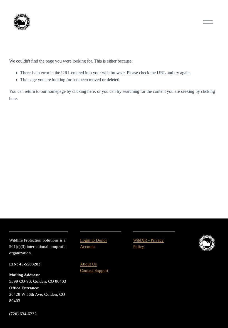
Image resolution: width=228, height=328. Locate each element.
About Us (88, 264)
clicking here (83, 91)
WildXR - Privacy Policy (148, 243)
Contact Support (94, 270)
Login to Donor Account (93, 243)
